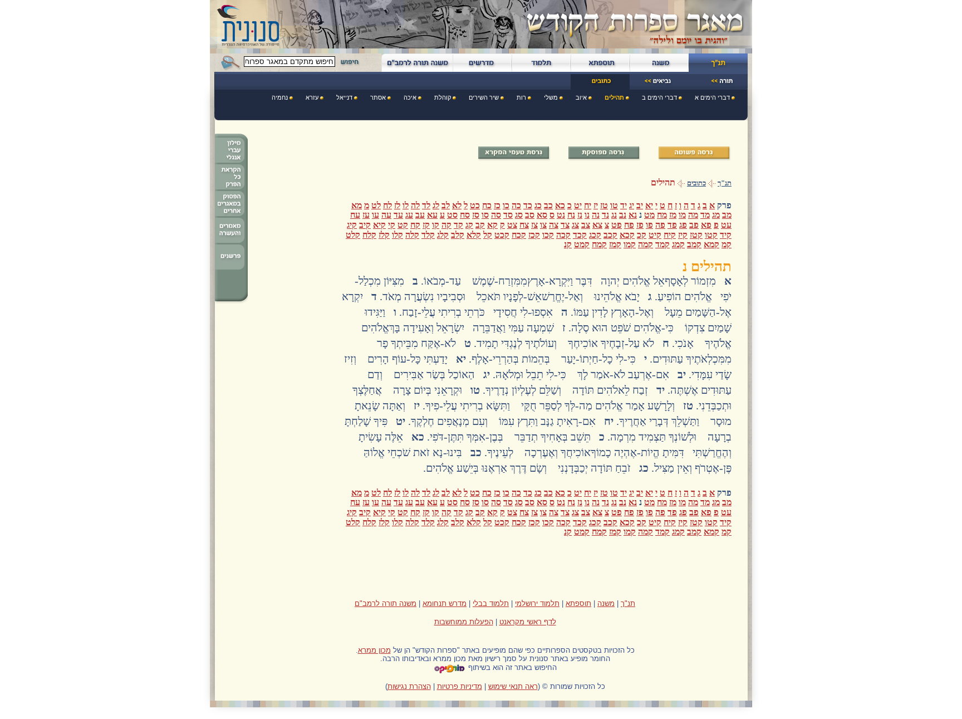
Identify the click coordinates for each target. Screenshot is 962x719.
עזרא (312, 97)
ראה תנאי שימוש (513, 686)
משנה (606, 603)
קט (402, 224)
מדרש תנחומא (445, 603)
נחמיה (280, 97)
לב (445, 205)
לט (376, 205)
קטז (696, 234)
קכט (501, 234)
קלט (353, 234)
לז (397, 205)
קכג (595, 234)
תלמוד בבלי (491, 603)
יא (649, 205)
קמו (630, 244)
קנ (568, 244)
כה (516, 205)
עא (432, 214)
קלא (474, 234)
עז (366, 214)
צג (575, 224)
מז (672, 214)
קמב (694, 244)
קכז (534, 234)
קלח (369, 234)
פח (629, 224)
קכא (627, 234)
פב (694, 224)
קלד (428, 234)
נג (614, 214)
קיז (683, 234)
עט (726, 224)
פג (683, 224)
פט (616, 224)
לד (426, 205)
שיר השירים (484, 97)
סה (496, 214)
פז (640, 224)
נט (561, 214)
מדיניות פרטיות (459, 686)
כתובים (696, 183)
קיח (670, 234)
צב (585, 224)
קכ (641, 234)
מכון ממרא (374, 650)
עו (375, 214)
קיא (379, 224)
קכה (563, 234)
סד (508, 214)
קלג (443, 234)
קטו (711, 234)
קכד (580, 234)
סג (519, 214)
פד (672, 224)
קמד (662, 244)
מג (716, 214)
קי (391, 224)
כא (560, 205)
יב (639, 205)
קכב (610, 234)
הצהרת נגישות (409, 686)
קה (446, 224)
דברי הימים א (712, 97)
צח (524, 224)
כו (506, 205)
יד (623, 205)
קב (480, 224)
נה (596, 214)
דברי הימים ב (659, 97)
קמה (645, 244)
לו (406, 205)
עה (386, 214)
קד (458, 224)
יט (578, 205)
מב (727, 214)
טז (604, 205)
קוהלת (442, 97)
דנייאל (344, 97)
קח (415, 224)
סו (485, 214)
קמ (726, 244)
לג (436, 205)
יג (631, 205)
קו (435, 224)
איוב (581, 97)
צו (543, 224)
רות (521, 97)
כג (538, 205)
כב (548, 205)
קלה (412, 234)
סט (452, 214)
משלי (551, 97)
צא (597, 224)
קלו (397, 234)
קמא (711, 244)
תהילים (614, 97)
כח (487, 205)
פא (706, 224)
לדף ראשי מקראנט (527, 622)
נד (605, 214)
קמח (599, 244)
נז (579, 214)
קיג (352, 224)
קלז (384, 234)
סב (529, 214)
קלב (457, 234)
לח (387, 205)
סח (465, 214)
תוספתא (578, 603)
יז (595, 205)
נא (633, 214)
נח (571, 214)
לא (457, 205)
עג (409, 214)
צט (512, 224)
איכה (410, 97)
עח (355, 214)
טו (614, 205)
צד (565, 224)
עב (420, 214)
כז (497, 205)
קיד (726, 234)
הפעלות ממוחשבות (463, 622)
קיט (655, 234)
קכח (519, 234)
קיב (365, 224)
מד (705, 214)
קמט (582, 244)
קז (426, 224)
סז (475, 214)
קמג (678, 244)
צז (534, 224)
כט (475, 205)
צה (553, 224)
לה (415, 205)
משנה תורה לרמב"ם (385, 603)
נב (622, 214)
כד (527, 205)
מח (662, 214)
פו (649, 224)
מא (356, 205)
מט (649, 214)
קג (469, 224)
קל (487, 234)
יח (587, 205)
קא (492, 224)
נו (587, 214)
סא (542, 214)
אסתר (378, 97)
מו (682, 214)
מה (693, 214)
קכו (548, 234)
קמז (615, 244)
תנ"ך (725, 183)
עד (398, 214)
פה (660, 224)
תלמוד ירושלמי (537, 603)
